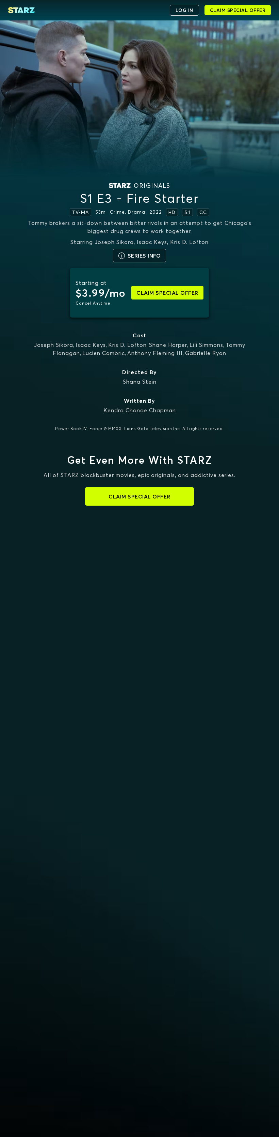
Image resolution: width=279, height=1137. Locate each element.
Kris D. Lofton (127, 344)
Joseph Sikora (53, 344)
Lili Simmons (206, 344)
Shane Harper (168, 344)
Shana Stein (140, 381)
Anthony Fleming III (155, 353)
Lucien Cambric (103, 353)
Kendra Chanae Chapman (139, 410)
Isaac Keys (91, 344)
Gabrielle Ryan (205, 353)
